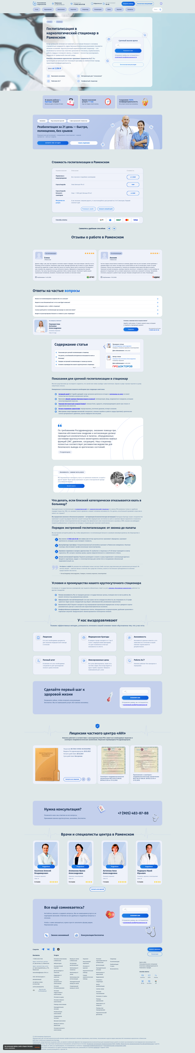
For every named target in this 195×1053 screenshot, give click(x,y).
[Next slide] (89, 779)
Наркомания (48, 9)
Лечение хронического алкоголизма (58, 981)
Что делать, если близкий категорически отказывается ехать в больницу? (76, 357)
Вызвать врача (71, 486)
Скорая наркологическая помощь (88, 977)
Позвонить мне (128, 50)
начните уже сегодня (53, 143)
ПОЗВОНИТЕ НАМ (135, 697)
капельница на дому (116, 394)
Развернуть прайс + (88, 209)
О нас (36, 9)
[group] (113, 764)
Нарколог (73, 9)
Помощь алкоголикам (60, 1004)
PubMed (118, 1044)
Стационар (85, 9)
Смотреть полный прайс (106, 209)
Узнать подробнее (84, 143)
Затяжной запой (63, 394)
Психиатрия (97, 9)
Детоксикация (100, 965)
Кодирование (100, 977)
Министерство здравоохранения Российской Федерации (137, 1044)
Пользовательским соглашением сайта (115, 1045)
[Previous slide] (83, 779)
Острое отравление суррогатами (69, 409)
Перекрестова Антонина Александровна (124, 358)
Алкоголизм (61, 9)
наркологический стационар (99, 509)
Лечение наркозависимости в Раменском (101, 960)
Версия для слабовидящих (42, 990)
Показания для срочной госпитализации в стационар (73, 352)
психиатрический (81, 509)
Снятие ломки (100, 989)
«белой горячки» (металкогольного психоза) (80, 399)
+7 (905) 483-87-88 (154, 330)
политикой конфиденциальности (126, 57)
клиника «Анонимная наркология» (120, 588)
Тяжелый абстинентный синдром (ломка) (72, 404)
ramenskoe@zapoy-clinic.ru (40, 972)
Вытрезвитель (114, 969)
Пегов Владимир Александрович (122, 346)
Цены (109, 9)
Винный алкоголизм (60, 1021)
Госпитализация (114, 961)
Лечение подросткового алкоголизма (58, 992)
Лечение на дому (59, 997)
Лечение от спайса (101, 996)
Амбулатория (57, 963)
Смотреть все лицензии (72, 779)
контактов (96, 1047)
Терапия (119, 9)
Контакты (130, 9)
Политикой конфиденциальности (92, 1045)
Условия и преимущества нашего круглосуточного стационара (76, 364)
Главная (50, 21)
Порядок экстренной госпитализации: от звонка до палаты (75, 361)
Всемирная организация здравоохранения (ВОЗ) (101, 1044)
